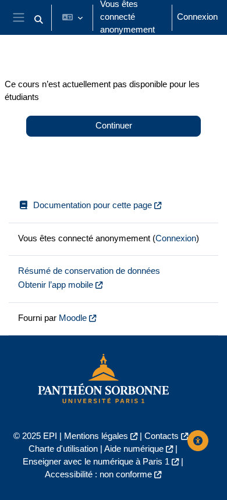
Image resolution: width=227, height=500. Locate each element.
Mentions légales (96, 436)
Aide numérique (134, 448)
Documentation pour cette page (92, 205)
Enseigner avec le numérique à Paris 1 (96, 461)
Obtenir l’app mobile (55, 285)
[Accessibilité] (197, 440)
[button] (38, 19)
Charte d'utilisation (63, 448)
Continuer (113, 125)
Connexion (197, 17)
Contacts (161, 436)
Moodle (73, 318)
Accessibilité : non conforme (98, 474)
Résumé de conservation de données (89, 271)
